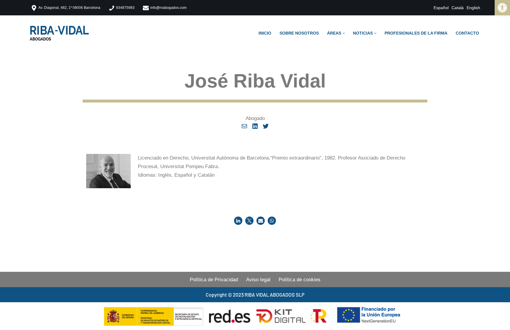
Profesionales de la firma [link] (416, 33)
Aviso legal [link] (258, 279)
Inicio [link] (265, 33)
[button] (344, 33)
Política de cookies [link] (300, 279)
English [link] (473, 7)
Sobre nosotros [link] (299, 33)
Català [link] (458, 7)
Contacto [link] (467, 33)
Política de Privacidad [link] (214, 279)
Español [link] (441, 7)
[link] (502, 7)
